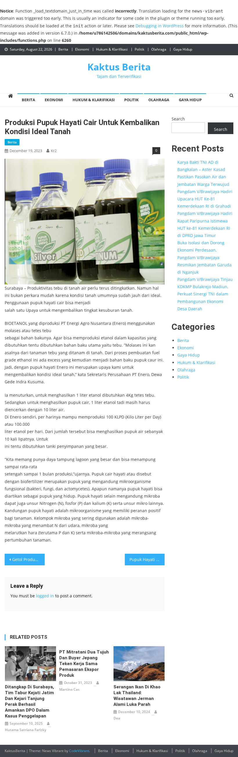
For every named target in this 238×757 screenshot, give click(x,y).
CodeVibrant (79, 750)
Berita (63, 49)
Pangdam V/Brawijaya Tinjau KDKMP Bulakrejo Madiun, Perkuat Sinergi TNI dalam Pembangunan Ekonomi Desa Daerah (205, 294)
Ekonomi (82, 49)
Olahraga (158, 49)
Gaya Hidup (182, 49)
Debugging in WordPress (160, 26)
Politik (139, 49)
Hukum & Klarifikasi (112, 49)
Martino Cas (69, 689)
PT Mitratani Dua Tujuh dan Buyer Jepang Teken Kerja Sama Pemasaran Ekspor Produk (84, 663)
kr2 (54, 150)
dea (116, 718)
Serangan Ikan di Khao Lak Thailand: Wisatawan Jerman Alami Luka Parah (137, 695)
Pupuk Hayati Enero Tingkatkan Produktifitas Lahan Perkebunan (147, 559)
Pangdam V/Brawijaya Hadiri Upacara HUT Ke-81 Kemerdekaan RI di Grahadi (204, 199)
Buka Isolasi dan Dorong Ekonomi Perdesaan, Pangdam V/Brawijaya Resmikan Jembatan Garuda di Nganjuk (204, 257)
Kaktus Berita (119, 66)
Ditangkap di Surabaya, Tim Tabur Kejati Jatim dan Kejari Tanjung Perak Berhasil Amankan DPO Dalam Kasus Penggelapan (29, 701)
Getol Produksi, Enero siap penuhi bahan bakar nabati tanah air (28, 559)
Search (178, 119)
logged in (45, 596)
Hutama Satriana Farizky (25, 729)
